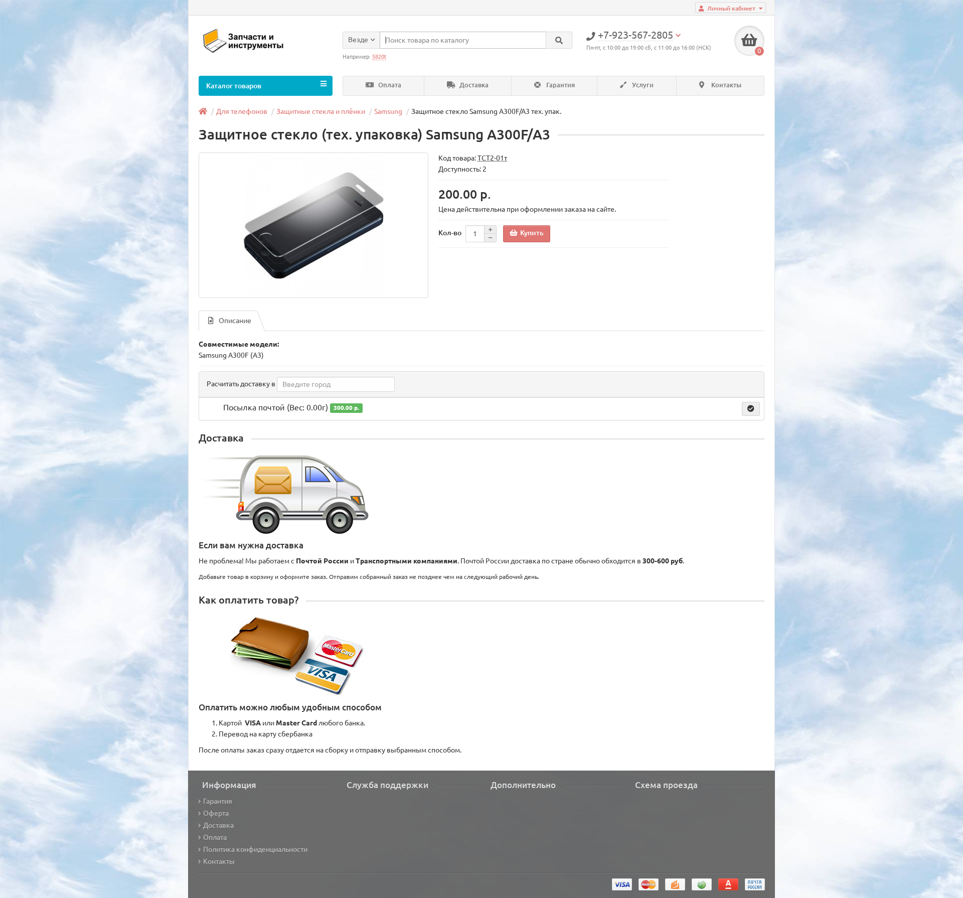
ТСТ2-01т (492, 158)
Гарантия (560, 85)
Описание (235, 321)
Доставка (473, 85)
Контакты (725, 85)
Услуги (642, 85)
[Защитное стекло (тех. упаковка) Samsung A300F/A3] (313, 225)
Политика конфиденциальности (255, 849)
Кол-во (449, 233)
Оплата (389, 85)
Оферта (216, 813)
